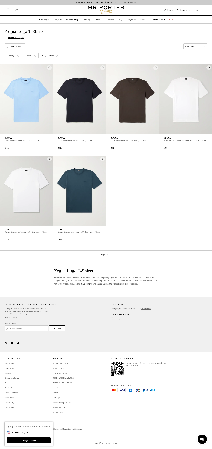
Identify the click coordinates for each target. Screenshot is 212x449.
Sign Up (57, 328)
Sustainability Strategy (60, 373)
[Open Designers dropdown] (63, 17)
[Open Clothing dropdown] (91, 17)
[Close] (49, 425)
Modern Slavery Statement (62, 402)
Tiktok (18, 343)
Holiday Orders (10, 388)
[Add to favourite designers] (6, 37)
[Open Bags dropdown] (123, 17)
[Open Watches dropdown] (148, 17)
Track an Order (10, 363)
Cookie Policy (9, 402)
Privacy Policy (10, 397)
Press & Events (58, 412)
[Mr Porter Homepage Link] (106, 10)
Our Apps (56, 397)
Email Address (11, 323)
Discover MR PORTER (61, 363)
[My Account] (190, 10)
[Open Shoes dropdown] (101, 17)
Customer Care (146, 308)
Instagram (6, 343)
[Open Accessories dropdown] (115, 17)
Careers (55, 392)
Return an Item (10, 368)
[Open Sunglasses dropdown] (137, 17)
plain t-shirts (86, 283)
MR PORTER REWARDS (62, 383)
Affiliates (56, 388)
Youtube (12, 343)
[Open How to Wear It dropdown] (166, 17)
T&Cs (12, 314)
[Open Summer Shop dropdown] (79, 17)
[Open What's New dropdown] (50, 17)
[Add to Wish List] (49, 67)
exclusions (21, 314)
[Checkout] (203, 10)
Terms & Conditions (11, 392)
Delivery (8, 383)
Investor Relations (59, 407)
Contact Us (8, 373)
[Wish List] (197, 10)
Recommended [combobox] (191, 46)
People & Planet (58, 368)
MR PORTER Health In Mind (63, 378)
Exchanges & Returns (12, 378)
